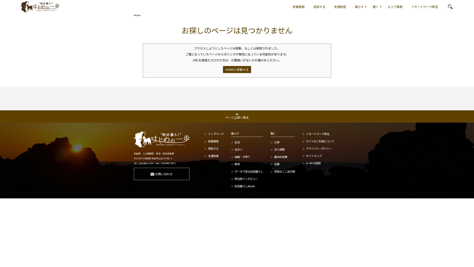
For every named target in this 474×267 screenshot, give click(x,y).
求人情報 (279, 149)
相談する (319, 6)
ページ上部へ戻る (237, 117)
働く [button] (376, 6)
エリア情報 (395, 6)
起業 (276, 164)
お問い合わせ (164, 174)
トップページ (216, 134)
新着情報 (299, 6)
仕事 (276, 142)
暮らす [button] (359, 6)
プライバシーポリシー (319, 148)
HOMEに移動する (237, 69)
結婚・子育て (242, 157)
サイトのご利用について (320, 141)
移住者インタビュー (246, 179)
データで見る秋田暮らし (249, 171)
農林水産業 (280, 157)
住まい (238, 149)
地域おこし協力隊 (284, 171)
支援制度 (340, 6)
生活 (237, 142)
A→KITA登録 (313, 163)
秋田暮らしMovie (245, 186)
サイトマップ (313, 156)
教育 (237, 164)
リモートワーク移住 (424, 6)
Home (137, 15)
